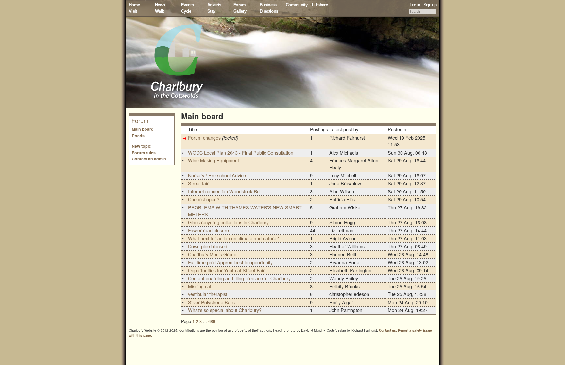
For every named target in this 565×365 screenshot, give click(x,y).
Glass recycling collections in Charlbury (228, 222)
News (160, 4)
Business (268, 4)
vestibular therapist (207, 294)
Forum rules (144, 153)
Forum (239, 4)
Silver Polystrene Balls (211, 302)
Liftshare (320, 4)
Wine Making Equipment (213, 160)
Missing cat (199, 286)
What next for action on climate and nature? (233, 238)
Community (296, 4)
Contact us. (388, 330)
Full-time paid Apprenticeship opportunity (230, 262)
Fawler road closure (208, 230)
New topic (141, 146)
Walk (159, 11)
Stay (211, 11)
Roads (138, 136)
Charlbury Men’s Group (212, 254)
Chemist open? (203, 199)
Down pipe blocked (207, 246)
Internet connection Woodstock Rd (224, 191)
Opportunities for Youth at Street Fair (226, 270)
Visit (133, 11)
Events (187, 4)
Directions (269, 11)
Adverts (214, 4)
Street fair (198, 183)
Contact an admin (149, 159)
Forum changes (204, 137)
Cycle (186, 11)
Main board (143, 129)
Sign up (429, 4)
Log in (415, 4)
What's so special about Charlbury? (225, 310)
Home (134, 4)
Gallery (239, 11)
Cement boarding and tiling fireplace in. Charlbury (239, 278)
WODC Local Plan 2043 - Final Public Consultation (240, 152)
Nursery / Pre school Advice (217, 175)
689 (211, 321)
